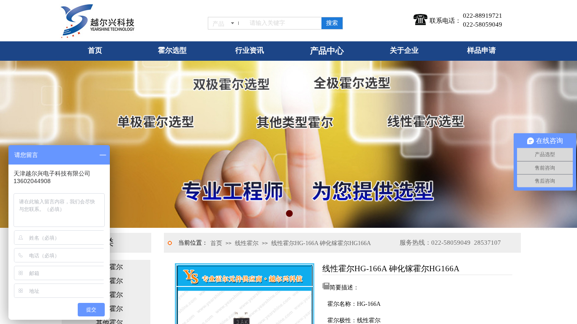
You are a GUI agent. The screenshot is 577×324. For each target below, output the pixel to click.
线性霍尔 (247, 243)
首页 (216, 243)
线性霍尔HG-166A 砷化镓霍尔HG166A (321, 243)
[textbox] (283, 23)
